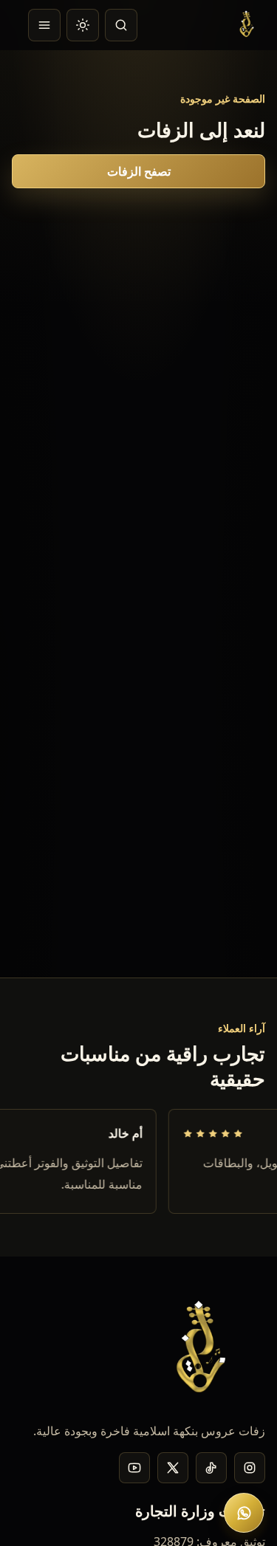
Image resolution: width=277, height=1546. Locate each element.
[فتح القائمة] (44, 25)
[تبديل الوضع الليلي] (82, 25)
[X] (172, 1467)
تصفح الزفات (139, 171)
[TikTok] (211, 1467)
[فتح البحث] (121, 25)
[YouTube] (134, 1467)
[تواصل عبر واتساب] (244, 1513)
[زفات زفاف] (248, 25)
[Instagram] (249, 1467)
